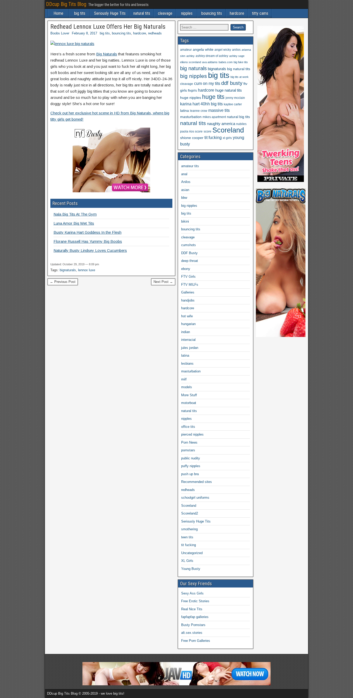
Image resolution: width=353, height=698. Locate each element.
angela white (203, 50)
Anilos (185, 182)
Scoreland (228, 130)
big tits (79, 13)
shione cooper (191, 138)
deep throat (189, 261)
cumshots (188, 245)
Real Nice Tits (191, 609)
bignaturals (68, 270)
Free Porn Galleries (195, 641)
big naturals (193, 68)
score (207, 131)
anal (184, 174)
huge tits (213, 96)
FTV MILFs (189, 284)
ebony (185, 269)
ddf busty (231, 83)
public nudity (190, 458)
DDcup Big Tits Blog (66, 4)
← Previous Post (62, 282)
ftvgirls (192, 90)
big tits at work (240, 76)
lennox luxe (86, 270)
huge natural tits (228, 90)
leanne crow (198, 111)
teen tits (187, 537)
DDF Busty (189, 253)
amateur (186, 50)
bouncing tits (211, 13)
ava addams (210, 62)
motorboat (188, 403)
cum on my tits (207, 83)
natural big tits (238, 117)
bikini (185, 221)
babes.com (226, 62)
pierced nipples (192, 434)
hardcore (237, 13)
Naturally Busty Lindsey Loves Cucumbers (90, 250)
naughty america (221, 124)
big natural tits (238, 69)
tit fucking (213, 137)
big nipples (193, 76)
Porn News (189, 442)
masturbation (191, 117)
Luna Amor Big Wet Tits (73, 223)
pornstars (188, 450)
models (186, 387)
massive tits (219, 110)
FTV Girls (188, 276)
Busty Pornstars (193, 625)
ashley (190, 55)
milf (184, 379)
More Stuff (189, 395)
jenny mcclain (235, 98)
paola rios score (191, 131)
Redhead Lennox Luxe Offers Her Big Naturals (107, 26)
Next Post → (163, 282)
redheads (155, 33)
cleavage (165, 13)
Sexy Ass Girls (192, 593)
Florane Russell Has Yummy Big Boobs (87, 241)
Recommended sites (196, 482)
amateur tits (190, 166)
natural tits (141, 13)
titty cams (260, 13)
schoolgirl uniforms (195, 497)
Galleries (187, 292)
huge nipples (190, 98)
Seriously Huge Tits (110, 13)
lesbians (187, 363)
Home (58, 13)
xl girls (227, 138)
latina (184, 111)
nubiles (241, 124)
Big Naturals (106, 54)
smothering (189, 529)
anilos (236, 50)
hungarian (188, 324)
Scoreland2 (189, 513)
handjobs (188, 300)
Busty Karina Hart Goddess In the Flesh (87, 232)
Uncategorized (192, 553)
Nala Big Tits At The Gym (75, 214)
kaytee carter (233, 104)
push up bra (190, 474)
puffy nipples (190, 466)
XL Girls (187, 561)
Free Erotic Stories (195, 601)
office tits (188, 427)
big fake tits (241, 62)
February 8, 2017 (84, 33)
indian (185, 332)
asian (185, 190)
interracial (188, 340)
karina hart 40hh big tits (201, 104)
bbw (184, 198)
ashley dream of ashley (212, 56)
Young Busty (190, 569)
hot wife (187, 316)
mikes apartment (214, 117)
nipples (187, 13)
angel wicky (222, 50)
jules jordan (189, 348)
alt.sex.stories (191, 633)
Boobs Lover (59, 33)
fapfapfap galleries (195, 617)
